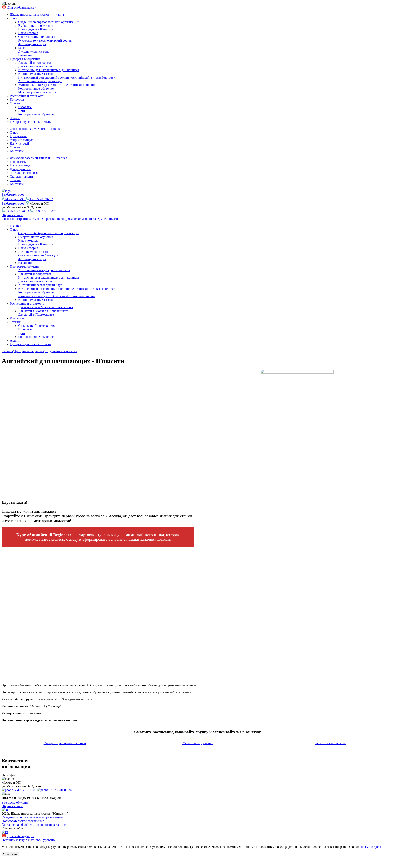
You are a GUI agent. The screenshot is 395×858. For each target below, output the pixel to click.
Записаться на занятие (330, 743)
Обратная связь (12, 215)
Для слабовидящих (21, 7)
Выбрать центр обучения (35, 25)
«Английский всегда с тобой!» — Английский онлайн (56, 85)
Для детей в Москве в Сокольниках (43, 311)
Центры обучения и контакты (30, 122)
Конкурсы (17, 99)
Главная (15, 225)
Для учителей (19, 143)
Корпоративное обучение (36, 88)
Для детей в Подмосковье (36, 314)
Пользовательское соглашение (23, 821)
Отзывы (15, 103)
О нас (14, 18)
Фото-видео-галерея (32, 44)
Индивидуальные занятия (36, 73)
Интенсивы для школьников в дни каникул (48, 70)
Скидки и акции (21, 176)
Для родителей (20, 169)
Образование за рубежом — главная (35, 128)
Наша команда (20, 165)
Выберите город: (13, 203)
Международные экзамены (37, 92)
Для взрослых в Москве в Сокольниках (45, 307)
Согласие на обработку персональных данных (34, 824)
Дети (21, 110)
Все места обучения (15, 802)
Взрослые (25, 107)
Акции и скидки (21, 140)
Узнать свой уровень (40, 840)
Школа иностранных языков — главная (37, 14)
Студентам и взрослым (61, 351)
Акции (15, 118)
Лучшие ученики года (33, 51)
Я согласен (10, 854)
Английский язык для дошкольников (44, 270)
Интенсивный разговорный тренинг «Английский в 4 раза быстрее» (66, 77)
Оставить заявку (13, 840)
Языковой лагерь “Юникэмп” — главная (38, 158)
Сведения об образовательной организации (48, 22)
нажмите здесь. (371, 847)
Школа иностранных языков (21, 219)
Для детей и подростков (35, 62)
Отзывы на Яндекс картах (36, 325)
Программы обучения (25, 59)
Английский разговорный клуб (40, 81)
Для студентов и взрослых (36, 66)
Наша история (28, 33)
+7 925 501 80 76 (45, 211)
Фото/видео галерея (24, 172)
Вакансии (25, 55)
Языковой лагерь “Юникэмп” (99, 219)
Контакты (17, 151)
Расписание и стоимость (27, 96)
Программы (18, 136)
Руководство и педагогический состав (45, 40)
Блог (21, 48)
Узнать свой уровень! (197, 743)
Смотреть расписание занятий (65, 743)
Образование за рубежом (59, 219)
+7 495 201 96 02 (41, 199)
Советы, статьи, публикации (38, 36)
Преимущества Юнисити (35, 29)
